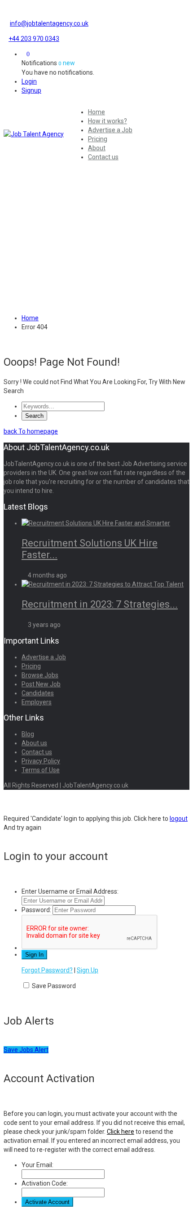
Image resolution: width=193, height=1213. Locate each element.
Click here (120, 1131)
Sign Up (87, 970)
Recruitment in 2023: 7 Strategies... (100, 604)
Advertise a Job (110, 130)
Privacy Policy (41, 761)
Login (29, 81)
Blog (28, 734)
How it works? (107, 121)
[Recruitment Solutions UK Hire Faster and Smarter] (96, 523)
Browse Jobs (40, 675)
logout (179, 818)
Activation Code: (45, 1183)
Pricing (97, 139)
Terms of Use (41, 770)
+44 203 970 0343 (34, 38)
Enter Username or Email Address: (70, 891)
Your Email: (37, 1164)
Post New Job (41, 684)
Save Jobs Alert (26, 1049)
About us (34, 743)
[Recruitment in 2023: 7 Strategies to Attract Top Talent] (103, 584)
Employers (37, 702)
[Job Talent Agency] (36, 134)
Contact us (103, 157)
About (96, 148)
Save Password (54, 985)
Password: (36, 909)
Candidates (38, 693)
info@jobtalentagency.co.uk (49, 23)
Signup (31, 90)
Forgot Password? (47, 970)
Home (96, 112)
